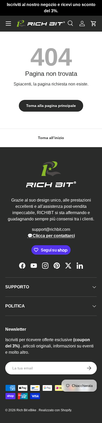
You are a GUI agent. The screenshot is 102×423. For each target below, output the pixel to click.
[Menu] (8, 23)
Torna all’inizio (51, 138)
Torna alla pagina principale (51, 106)
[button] (93, 23)
